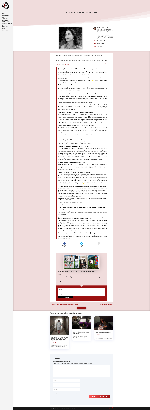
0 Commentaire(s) (101, 43)
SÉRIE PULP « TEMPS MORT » (6, 21)
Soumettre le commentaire (99, 396)
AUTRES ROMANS (6, 23)
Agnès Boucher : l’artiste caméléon (103, 332)
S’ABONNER (5, 30)
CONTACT (4, 32)
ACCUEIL (4, 13)
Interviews (104, 40)
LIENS (3, 34)
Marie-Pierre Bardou (106, 27)
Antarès (58, 64)
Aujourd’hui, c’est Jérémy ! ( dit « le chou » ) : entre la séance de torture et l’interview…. (81, 332)
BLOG (3, 28)
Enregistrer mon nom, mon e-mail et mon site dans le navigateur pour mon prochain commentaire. (73, 392)
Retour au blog (81, 308)
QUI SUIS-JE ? (5, 15)
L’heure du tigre (103, 63)
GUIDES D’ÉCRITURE (5, 26)
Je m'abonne (66, 297)
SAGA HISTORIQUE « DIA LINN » (5, 18)
